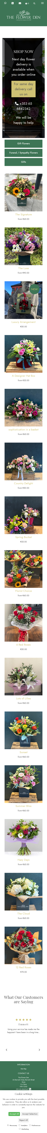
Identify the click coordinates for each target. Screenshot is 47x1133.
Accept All (14, 1113)
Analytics (24, 1125)
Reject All (23, 1120)
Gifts (23, 162)
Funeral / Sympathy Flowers (23, 152)
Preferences (35, 1125)
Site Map (23, 1069)
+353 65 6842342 (24, 106)
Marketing (25, 1129)
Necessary (13, 1125)
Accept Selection (29, 1113)
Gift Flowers (23, 143)
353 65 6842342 (22, 1089)
